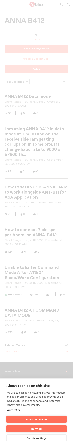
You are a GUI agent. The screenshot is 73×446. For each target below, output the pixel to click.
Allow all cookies (36, 419)
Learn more (13, 409)
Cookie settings (37, 438)
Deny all (36, 428)
